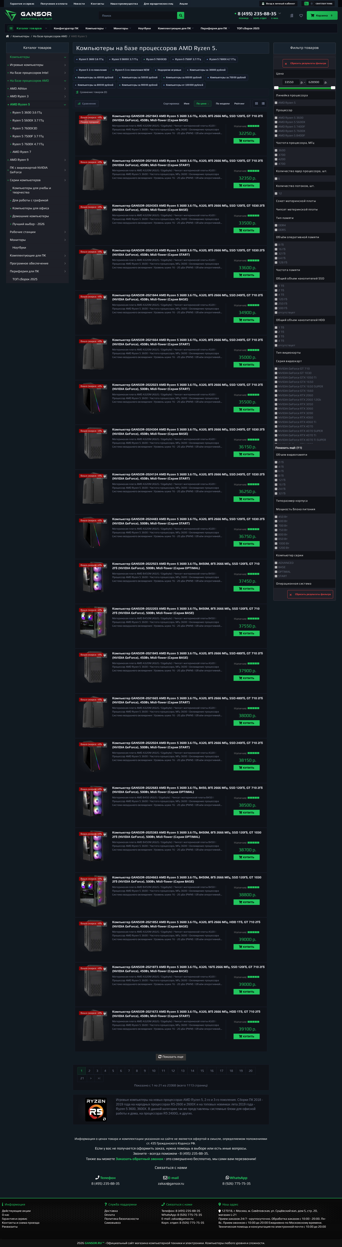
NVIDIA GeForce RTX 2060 (295, 395)
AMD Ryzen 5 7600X (291, 130)
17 (221, 1071)
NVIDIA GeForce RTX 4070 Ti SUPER (302, 439)
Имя (186, 103)
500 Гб (282, 308)
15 (202, 1071)
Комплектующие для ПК (174, 28)
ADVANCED (286, 562)
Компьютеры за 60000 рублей (184, 77)
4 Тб (281, 294)
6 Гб (281, 471)
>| (99, 1078)
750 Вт (283, 530)
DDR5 (282, 229)
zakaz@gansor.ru (171, 1183)
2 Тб (281, 290)
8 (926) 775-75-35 (236, 1183)
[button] (258, 13)
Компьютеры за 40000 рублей (95, 77)
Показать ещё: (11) (288, 447)
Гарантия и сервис (22, 3)
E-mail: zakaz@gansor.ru (178, 1218)
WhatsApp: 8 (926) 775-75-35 (182, 1214)
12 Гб (282, 480)
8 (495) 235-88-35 (194, 1153)
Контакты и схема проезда (20, 1222)
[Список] (263, 103)
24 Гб (282, 488)
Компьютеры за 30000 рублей (207, 70)
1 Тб (281, 285)
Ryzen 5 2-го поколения (93, 70)
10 (153, 1071)
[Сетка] (256, 103)
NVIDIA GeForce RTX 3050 (295, 404)
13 (182, 1071)
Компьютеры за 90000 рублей (140, 85)
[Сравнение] (292, 15)
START (282, 576)
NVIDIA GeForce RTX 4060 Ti (297, 422)
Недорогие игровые (169, 70)
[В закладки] (104, 118)
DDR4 (282, 225)
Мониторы (121, 28)
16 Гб (282, 249)
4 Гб (281, 466)
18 (231, 1071)
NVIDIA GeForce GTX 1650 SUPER (300, 386)
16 (212, 1071)
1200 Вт (283, 547)
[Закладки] (301, 15)
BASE (282, 567)
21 (82, 1078)
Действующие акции (16, 1210)
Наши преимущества (124, 3)
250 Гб (282, 303)
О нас (5, 1214)
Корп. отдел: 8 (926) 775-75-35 (183, 1222)
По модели (223, 103)
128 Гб (282, 262)
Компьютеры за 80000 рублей (95, 85)
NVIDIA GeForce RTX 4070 (295, 426)
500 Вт (283, 521)
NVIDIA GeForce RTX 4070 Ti (297, 435)
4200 (281, 159)
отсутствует (286, 312)
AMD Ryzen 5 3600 (290, 117)
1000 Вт (283, 543)
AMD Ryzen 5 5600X (291, 122)
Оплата (109, 1214)
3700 (281, 154)
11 (163, 1071)
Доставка (111, 1210)
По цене (201, 103)
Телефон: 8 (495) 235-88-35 (181, 1210)
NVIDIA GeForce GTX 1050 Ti (297, 377)
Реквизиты (10, 1226)
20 (250, 1071)
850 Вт (283, 538)
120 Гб (282, 299)
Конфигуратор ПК (66, 28)
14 (192, 1071)
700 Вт (283, 525)
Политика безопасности (121, 1218)
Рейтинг (239, 103)
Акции (184, 3)
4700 (281, 163)
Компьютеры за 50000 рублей (140, 77)
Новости (79, 3)
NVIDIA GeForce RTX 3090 (295, 413)
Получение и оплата (54, 3)
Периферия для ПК (214, 28)
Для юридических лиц (158, 3)
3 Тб (281, 336)
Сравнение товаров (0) (93, 92)
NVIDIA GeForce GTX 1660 (295, 390)
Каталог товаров (29, 28)
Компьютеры (95, 28)
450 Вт (283, 516)
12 (173, 1071)
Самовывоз (112, 1222)
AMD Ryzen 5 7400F (291, 126)
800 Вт (283, 534)
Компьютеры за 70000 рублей (228, 77)
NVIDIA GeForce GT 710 (294, 368)
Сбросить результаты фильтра (308, 63)
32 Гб (282, 253)
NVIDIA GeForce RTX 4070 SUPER (300, 430)
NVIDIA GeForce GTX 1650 (295, 381)
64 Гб (282, 258)
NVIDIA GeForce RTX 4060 (295, 417)
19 (241, 1071)
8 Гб (281, 244)
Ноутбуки (144, 28)
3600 (281, 150)
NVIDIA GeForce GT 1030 (295, 373)
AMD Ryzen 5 (287, 102)
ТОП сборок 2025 (248, 28)
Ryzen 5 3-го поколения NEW (132, 70)
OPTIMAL (284, 571)
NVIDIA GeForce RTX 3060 (295, 408)
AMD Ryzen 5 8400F (291, 135)
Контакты (97, 3)
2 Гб (281, 462)
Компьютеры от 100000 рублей (184, 85)
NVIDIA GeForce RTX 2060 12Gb (299, 399)
